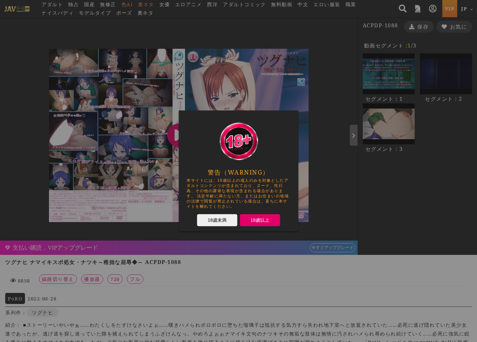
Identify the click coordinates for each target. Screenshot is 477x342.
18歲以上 (260, 220)
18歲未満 (217, 220)
